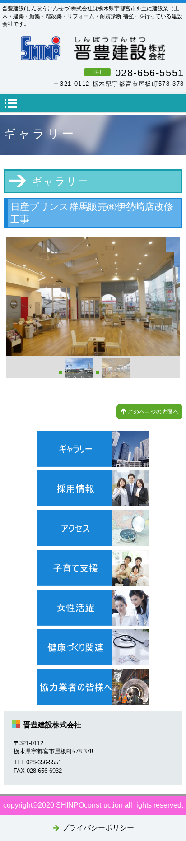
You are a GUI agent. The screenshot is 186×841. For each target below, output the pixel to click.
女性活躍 (93, 608)
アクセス (93, 528)
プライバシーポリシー (98, 828)
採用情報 (93, 488)
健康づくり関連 (93, 647)
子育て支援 (93, 568)
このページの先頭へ (149, 411)
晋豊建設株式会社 (93, 47)
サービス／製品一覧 (93, 449)
